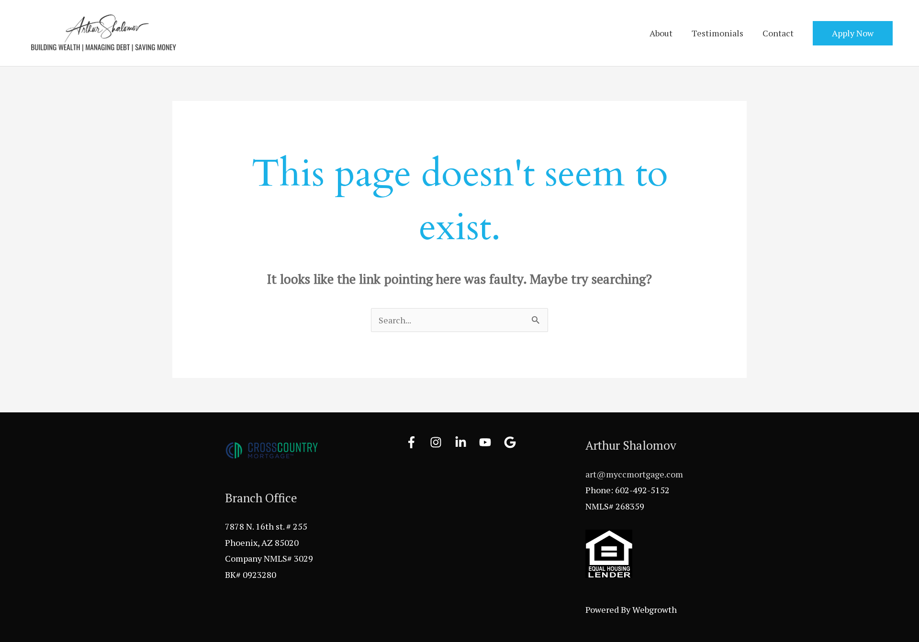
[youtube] (490, 442)
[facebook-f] (416, 442)
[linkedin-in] (466, 442)
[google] (512, 442)
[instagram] (441, 442)
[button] (853, 33)
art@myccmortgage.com (634, 474)
